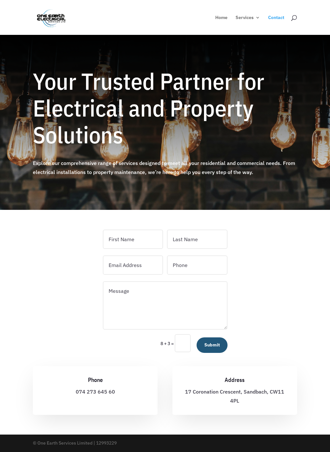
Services (245, 17)
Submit (212, 345)
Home (221, 17)
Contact (276, 17)
